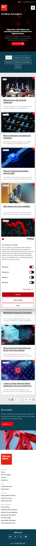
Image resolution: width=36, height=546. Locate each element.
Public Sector (5, 489)
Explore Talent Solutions (8, 495)
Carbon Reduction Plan (8, 523)
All (10, 57)
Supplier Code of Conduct (9, 509)
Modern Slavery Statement (9, 512)
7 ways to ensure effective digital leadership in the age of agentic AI (17, 384)
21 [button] (29, 399)
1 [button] (12, 399)
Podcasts (8, 62)
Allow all (18, 294)
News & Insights (6, 475)
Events (18, 66)
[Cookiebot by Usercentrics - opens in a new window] (26, 239)
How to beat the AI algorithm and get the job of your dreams (17, 349)
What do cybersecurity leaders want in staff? (15, 172)
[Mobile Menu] (33, 8)
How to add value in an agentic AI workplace (17, 136)
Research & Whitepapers (22, 62)
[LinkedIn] (10, 536)
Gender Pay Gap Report (8, 515)
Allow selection (18, 300)
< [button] (9, 399)
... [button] (22, 399)
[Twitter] (15, 536)
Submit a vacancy (6, 498)
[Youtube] (26, 536)
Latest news (17, 57)
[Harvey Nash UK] (4, 8)
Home (3, 472)
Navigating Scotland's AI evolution (17, 312)
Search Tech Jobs (6, 501)
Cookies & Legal (6, 517)
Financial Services (6, 486)
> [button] (33, 399)
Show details (27, 289)
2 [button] (15, 399)
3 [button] (18, 399)
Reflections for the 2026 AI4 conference (14, 101)
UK (21, 2)
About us (4, 477)
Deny (18, 305)
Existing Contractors (30, 2)
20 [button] (26, 399)
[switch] (31, 272)
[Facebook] (21, 536)
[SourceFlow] (20, 543)
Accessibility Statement (8, 520)
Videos (27, 57)
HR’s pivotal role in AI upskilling (16, 206)
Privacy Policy (5, 507)
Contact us (4, 480)
